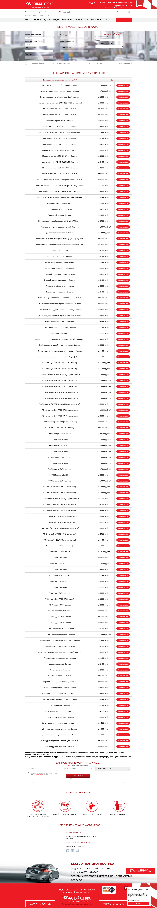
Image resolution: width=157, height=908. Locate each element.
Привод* (63, 35)
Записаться (123, 85)
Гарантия (67, 20)
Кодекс (92, 3)
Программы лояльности (119, 3)
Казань (47, 12)
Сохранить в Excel (62, 63)
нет (68, 12)
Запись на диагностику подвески (124, 19)
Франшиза (96, 20)
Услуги (37, 20)
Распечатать (126, 63)
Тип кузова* (30, 54)
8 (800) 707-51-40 (123, 6)
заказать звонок (40, 904)
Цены (47, 20)
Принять (138, 903)
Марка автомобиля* (33, 35)
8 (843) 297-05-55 (73, 842)
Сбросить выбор (98, 63)
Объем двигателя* (67, 41)
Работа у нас (81, 20)
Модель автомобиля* (34, 41)
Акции (101, 3)
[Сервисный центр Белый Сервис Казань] (112, 768)
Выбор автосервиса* (103, 43)
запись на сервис (113, 904)
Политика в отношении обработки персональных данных (137, 899)
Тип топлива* (30, 48)
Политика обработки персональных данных (77, 904)
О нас (28, 20)
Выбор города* (101, 37)
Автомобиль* (65, 48)
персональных (40, 774)
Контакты (109, 20)
